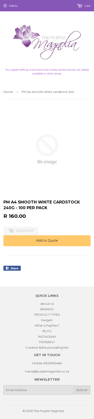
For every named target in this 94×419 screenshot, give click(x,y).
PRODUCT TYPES (47, 314)
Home (8, 92)
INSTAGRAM (47, 336)
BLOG (47, 331)
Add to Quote (47, 240)
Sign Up (82, 390)
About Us (47, 303)
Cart (87, 5)
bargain (47, 320)
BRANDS (47, 309)
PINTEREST (47, 342)
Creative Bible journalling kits (47, 347)
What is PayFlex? (47, 325)
